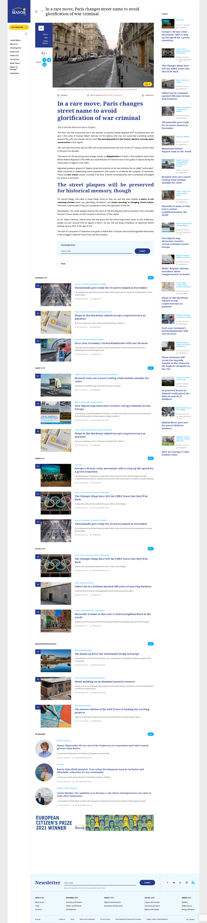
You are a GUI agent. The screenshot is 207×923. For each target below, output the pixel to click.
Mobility (185, 902)
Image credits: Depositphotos (157, 919)
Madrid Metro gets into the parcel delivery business (175, 425)
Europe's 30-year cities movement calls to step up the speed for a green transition (114, 470)
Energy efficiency (188, 909)
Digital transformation (112, 902)
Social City (14, 59)
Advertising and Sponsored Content (128, 919)
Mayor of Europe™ (14, 68)
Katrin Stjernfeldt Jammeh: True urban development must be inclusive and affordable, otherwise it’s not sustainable (100, 771)
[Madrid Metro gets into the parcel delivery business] (168, 411)
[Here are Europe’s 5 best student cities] (168, 441)
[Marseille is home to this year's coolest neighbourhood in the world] (56, 621)
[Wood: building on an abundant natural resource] (56, 688)
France (45, 34)
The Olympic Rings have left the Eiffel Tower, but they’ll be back (111, 498)
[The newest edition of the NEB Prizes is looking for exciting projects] (56, 716)
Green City (14, 55)
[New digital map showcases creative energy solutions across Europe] (56, 412)
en (41, 28)
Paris (46, 38)
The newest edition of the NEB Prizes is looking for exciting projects (112, 711)
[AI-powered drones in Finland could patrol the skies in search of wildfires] (168, 381)
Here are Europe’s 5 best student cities (175, 453)
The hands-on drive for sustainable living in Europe (107, 653)
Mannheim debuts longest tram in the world (176, 150)
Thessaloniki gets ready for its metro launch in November (111, 287)
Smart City (14, 51)
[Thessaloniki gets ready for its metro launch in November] (56, 294)
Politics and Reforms (73, 906)
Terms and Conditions (87, 919)
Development (71, 909)
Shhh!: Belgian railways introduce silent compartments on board (175, 271)
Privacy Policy (105, 919)
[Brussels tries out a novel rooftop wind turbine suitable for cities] (56, 385)
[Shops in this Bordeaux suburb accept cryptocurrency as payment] (56, 322)
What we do (39, 902)
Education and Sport (152, 906)
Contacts (38, 909)
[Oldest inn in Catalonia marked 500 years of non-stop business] (56, 593)
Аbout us (14, 44)
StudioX (192, 919)
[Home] (36, 11)
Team (37, 906)
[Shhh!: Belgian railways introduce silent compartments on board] (168, 259)
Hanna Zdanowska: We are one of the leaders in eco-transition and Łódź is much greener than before (102, 747)
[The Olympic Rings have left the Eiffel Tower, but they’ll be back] (56, 503)
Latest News (15, 40)
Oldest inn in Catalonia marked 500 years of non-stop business (113, 586)
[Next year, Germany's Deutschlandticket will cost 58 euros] (56, 350)
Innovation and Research (113, 906)
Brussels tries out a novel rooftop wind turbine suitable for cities (112, 380)
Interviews (14, 73)
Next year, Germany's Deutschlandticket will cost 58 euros (111, 343)
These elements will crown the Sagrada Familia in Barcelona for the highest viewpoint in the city (176, 363)
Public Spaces (45, 42)
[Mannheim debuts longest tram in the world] (168, 140)
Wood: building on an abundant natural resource (105, 681)
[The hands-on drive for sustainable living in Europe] (56, 660)
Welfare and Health (152, 909)
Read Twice (15, 63)
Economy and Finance (74, 902)
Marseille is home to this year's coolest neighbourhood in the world (113, 615)
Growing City (15, 48)
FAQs (72, 919)
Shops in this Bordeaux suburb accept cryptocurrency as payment (110, 317)
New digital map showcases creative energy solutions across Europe (112, 407)
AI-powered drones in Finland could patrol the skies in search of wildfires (176, 395)
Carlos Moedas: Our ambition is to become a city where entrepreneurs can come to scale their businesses (104, 794)
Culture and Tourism (152, 902)
